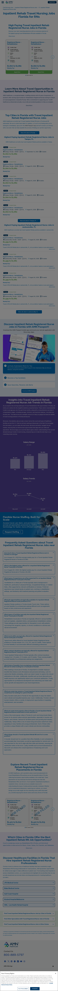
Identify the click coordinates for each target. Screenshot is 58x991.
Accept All (34, 988)
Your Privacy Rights (23, 988)
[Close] (55, 973)
